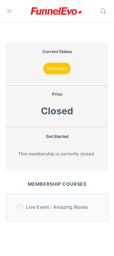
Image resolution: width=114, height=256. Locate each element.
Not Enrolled (57, 68)
